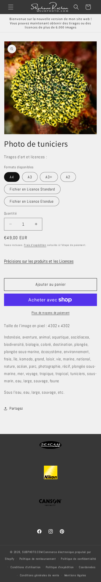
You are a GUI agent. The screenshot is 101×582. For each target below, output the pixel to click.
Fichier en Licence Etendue (32, 201)
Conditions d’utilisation (26, 567)
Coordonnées (87, 567)
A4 (12, 177)
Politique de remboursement (37, 559)
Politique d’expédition (60, 567)
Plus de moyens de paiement (50, 313)
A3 (30, 177)
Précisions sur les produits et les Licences (39, 261)
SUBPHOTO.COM (32, 552)
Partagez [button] (16, 408)
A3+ (49, 177)
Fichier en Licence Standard (32, 189)
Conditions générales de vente (39, 575)
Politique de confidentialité (78, 559)
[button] (11, 7)
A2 (68, 177)
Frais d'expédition (35, 245)
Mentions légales (75, 575)
